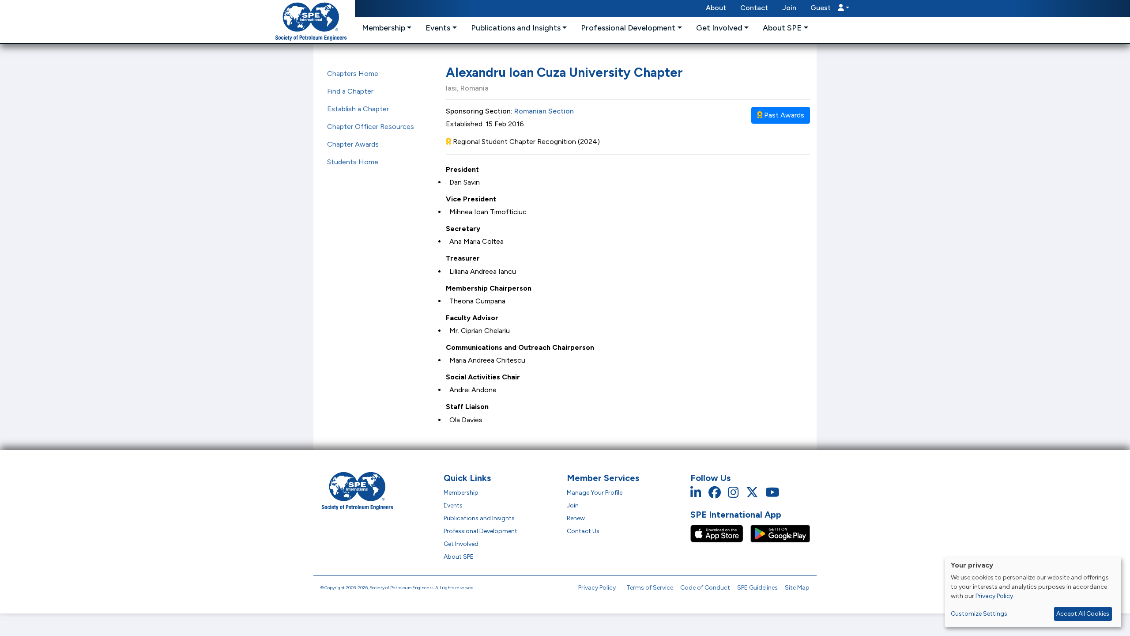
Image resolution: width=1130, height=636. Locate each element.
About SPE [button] (782, 27)
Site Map (797, 587)
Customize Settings (979, 613)
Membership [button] (383, 27)
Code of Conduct (705, 587)
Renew (576, 518)
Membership (461, 492)
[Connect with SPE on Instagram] (733, 492)
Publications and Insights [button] (516, 27)
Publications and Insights (479, 518)
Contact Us (583, 531)
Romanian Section (544, 111)
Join (789, 8)
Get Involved (461, 544)
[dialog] (1033, 591)
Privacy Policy (597, 587)
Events (453, 505)
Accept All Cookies (1082, 613)
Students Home (352, 162)
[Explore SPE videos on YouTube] (772, 492)
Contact (754, 8)
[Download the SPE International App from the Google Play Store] (780, 533)
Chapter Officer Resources (370, 126)
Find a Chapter (350, 91)
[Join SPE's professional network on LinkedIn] (695, 492)
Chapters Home (352, 73)
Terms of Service (649, 587)
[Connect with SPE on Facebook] (714, 492)
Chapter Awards (353, 144)
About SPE (459, 556)
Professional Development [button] (628, 27)
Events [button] (438, 27)
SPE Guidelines (757, 587)
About (716, 8)
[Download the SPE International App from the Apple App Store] (720, 533)
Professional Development (480, 531)
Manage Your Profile (594, 492)
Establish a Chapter (358, 109)
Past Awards (783, 115)
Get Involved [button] (719, 27)
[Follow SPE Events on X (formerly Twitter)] (752, 492)
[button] (829, 8)
